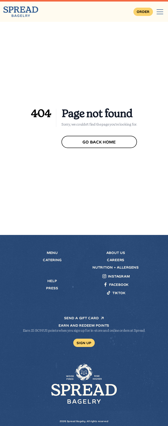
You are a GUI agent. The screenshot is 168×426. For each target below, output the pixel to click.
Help (52, 281)
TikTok (119, 293)
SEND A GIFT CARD (81, 318)
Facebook (119, 284)
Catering (52, 260)
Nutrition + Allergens (116, 267)
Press (52, 288)
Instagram (119, 276)
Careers (115, 260)
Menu (52, 252)
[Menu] (160, 12)
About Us (115, 252)
